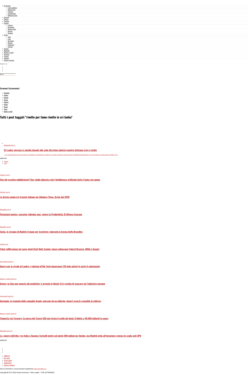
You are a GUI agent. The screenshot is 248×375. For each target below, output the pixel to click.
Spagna (10, 33)
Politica (6, 21)
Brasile (10, 43)
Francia (10, 25)
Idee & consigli (9, 60)
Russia (10, 31)
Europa (6, 23)
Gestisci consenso (9, 365)
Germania (11, 27)
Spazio (6, 49)
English (6, 58)
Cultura (6, 56)
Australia (11, 41)
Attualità (6, 51)
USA (9, 37)
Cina (9, 39)
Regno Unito (12, 29)
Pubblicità (7, 356)
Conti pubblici (12, 8)
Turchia (10, 47)
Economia (7, 6)
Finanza (10, 12)
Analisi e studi (8, 53)
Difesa (6, 19)
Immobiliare (12, 14)
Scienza (6, 55)
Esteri (6, 35)
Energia (6, 18)
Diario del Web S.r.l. (40, 369)
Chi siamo (7, 358)
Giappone (11, 45)
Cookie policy (8, 363)
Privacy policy (8, 360)
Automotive (12, 10)
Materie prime (12, 16)
